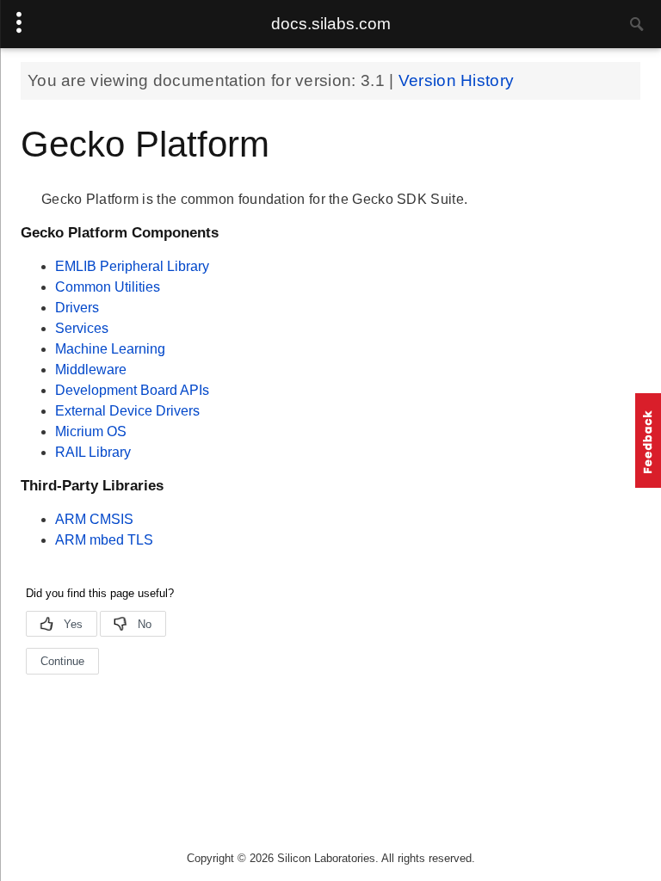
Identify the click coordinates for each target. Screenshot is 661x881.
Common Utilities (107, 287)
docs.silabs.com (331, 24)
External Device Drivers (127, 411)
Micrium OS (91, 431)
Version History (456, 80)
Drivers (77, 307)
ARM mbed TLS (104, 540)
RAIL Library (93, 452)
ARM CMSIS (94, 519)
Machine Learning (110, 349)
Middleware (91, 369)
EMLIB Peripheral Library (132, 266)
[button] (648, 440)
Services (81, 328)
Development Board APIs (132, 390)
